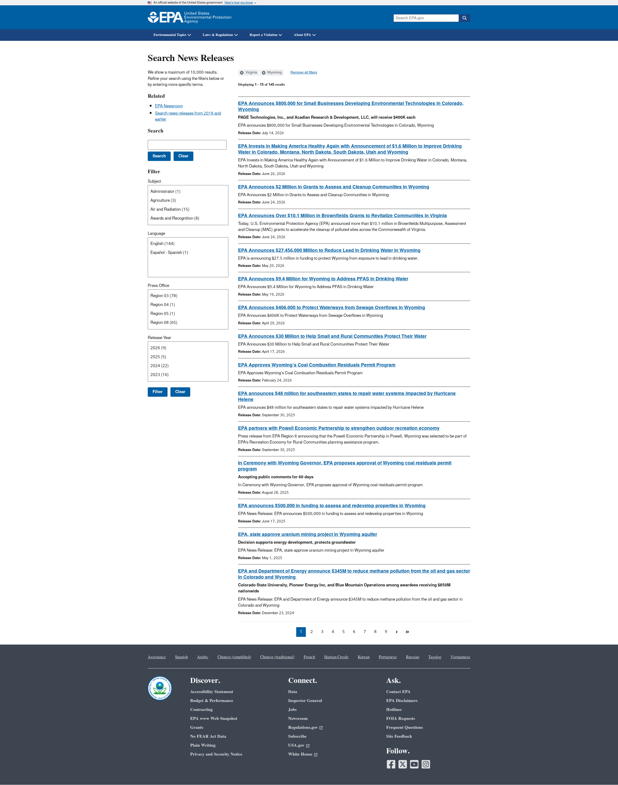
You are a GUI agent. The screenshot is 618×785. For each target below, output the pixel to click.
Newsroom (298, 718)
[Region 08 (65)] (189, 322)
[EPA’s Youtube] (414, 764)
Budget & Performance (211, 700)
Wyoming (274, 72)
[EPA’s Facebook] (391, 764)
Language (156, 233)
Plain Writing (203, 745)
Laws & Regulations (218, 35)
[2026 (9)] (189, 348)
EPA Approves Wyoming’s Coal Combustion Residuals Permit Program (316, 365)
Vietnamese (460, 657)
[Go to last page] (407, 632)
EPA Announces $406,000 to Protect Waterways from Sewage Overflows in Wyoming (331, 308)
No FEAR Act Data (208, 736)
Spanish (181, 657)
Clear (180, 392)
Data (292, 691)
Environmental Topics (170, 35)
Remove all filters (303, 72)
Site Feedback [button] (399, 736)
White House (300, 754)
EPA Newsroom (169, 106)
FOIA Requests (400, 718)
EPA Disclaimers (402, 700)
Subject (154, 181)
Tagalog (434, 657)
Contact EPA (398, 691)
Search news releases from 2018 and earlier (188, 116)
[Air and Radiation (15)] (189, 209)
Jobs (292, 709)
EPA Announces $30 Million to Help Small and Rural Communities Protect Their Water (332, 336)
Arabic (202, 657)
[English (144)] (189, 243)
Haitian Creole (336, 657)
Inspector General (305, 700)
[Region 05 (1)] (189, 313)
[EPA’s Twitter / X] (402, 764)
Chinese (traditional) (277, 657)
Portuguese (388, 657)
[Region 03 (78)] (189, 296)
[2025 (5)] (189, 357)
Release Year (159, 337)
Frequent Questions (404, 727)
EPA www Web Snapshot (213, 718)
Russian (412, 657)
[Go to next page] (396, 632)
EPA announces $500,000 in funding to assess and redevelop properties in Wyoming (332, 506)
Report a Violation (263, 35)
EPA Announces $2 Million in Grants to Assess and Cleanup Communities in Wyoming (333, 187)
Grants (196, 727)
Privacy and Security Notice (216, 754)
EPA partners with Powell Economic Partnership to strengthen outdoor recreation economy (339, 428)
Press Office (158, 285)
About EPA (302, 35)
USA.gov (296, 745)
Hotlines (394, 709)
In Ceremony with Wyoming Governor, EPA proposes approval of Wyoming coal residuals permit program (344, 466)
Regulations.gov (303, 727)
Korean (364, 657)
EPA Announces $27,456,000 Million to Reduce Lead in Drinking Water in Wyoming (329, 250)
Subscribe (297, 736)
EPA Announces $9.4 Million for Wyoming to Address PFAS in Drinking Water (323, 279)
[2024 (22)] (189, 365)
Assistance (157, 657)
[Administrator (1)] (189, 191)
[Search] (464, 18)
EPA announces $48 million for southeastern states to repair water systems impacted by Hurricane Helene (347, 396)
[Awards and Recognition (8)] (189, 218)
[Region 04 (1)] (189, 304)
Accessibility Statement (211, 691)
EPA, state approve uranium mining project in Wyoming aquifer (307, 534)
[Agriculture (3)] (189, 200)
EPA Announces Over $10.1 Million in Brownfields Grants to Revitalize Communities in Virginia (342, 216)
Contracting (201, 709)
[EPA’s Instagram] (426, 764)
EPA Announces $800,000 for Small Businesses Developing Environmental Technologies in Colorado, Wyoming (351, 106)
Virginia (251, 72)
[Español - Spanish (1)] (189, 252)
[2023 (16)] (189, 374)
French (309, 657)
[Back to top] (604, 771)
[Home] (189, 17)
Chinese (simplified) (234, 657)
